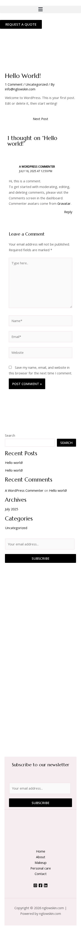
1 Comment (13, 84)
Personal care (40, 868)
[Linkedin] (46, 885)
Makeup (41, 862)
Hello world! (14, 462)
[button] (40, 9)
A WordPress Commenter (37, 166)
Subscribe (40, 558)
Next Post (40, 118)
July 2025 (11, 509)
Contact (41, 873)
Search (10, 435)
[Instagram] (35, 885)
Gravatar (64, 203)
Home (40, 851)
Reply (68, 212)
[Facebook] (40, 885)
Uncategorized (36, 84)
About (40, 857)
